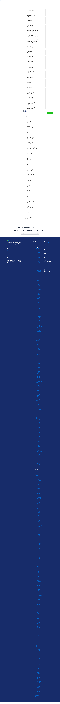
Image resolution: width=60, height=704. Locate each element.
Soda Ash (28, 213)
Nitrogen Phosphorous (30, 201)
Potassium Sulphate (30, 144)
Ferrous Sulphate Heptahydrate (31, 139)
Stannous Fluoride (29, 176)
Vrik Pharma (2, 0)
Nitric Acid (28, 191)
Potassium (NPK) (29, 206)
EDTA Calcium (29, 184)
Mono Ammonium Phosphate (31, 131)
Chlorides (27, 117)
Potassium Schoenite (30, 197)
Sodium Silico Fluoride (30, 216)
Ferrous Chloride (29, 123)
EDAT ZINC (28, 181)
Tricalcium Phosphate (30, 128)
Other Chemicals (28, 196)
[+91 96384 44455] (44, 265)
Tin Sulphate (29, 155)
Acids (27, 187)
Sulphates (27, 133)
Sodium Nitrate (29, 159)
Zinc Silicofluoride (29, 171)
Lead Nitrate (29, 160)
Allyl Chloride (29, 121)
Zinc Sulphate (29, 149)
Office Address (10, 250)
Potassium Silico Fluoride (30, 174)
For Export (46, 250)
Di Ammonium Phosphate (30, 127)
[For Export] (44, 249)
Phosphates (28, 126)
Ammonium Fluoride (30, 165)
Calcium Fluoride (29, 170)
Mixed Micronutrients (30, 211)
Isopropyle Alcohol (30, 212)
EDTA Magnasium (29, 185)
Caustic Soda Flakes (30, 207)
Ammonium (29, 132)
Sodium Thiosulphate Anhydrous (31, 147)
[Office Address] (7, 249)
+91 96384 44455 (47, 266)
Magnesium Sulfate (30, 142)
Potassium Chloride (30, 169)
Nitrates (27, 158)
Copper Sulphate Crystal (30, 138)
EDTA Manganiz (29, 186)
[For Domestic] (44, 241)
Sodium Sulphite (29, 203)
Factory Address (10, 258)
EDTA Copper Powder (30, 180)
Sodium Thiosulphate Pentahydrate (32, 148)
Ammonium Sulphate (30, 154)
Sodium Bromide (29, 217)
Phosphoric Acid (29, 192)
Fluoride (27, 164)
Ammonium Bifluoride (30, 168)
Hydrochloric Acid (29, 195)
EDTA (27, 179)
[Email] (44, 257)
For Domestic (46, 242)
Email (45, 258)
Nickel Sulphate (29, 143)
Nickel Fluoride (29, 175)
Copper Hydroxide (29, 208)
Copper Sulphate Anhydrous (31, 137)
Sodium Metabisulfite (30, 153)
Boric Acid (28, 190)
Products (26, 116)
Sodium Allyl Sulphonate (30, 202)
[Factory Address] (7, 257)
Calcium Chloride (29, 122)
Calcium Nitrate (29, 163)
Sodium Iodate (29, 200)
